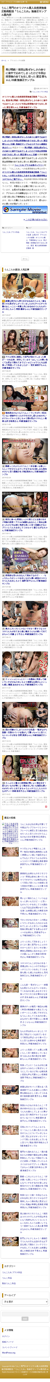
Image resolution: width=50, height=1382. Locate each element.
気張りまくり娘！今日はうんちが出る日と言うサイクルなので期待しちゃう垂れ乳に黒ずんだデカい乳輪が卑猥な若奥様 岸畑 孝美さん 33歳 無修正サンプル (34, 1201)
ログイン (6, 1336)
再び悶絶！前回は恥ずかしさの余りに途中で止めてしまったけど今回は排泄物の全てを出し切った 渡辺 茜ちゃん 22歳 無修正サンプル (26, 75)
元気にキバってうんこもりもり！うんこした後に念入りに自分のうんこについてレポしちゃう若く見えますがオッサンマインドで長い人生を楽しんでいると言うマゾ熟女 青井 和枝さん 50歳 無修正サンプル (34, 1136)
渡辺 (32, 245)
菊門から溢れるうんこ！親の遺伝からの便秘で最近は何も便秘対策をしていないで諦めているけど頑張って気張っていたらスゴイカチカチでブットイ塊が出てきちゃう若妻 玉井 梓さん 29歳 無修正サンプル (33, 1161)
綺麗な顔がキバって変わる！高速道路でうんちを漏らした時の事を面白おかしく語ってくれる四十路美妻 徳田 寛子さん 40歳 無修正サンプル (33, 1093)
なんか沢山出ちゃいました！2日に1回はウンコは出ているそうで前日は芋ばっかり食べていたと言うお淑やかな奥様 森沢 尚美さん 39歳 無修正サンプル (33, 1037)
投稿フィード (8, 1342)
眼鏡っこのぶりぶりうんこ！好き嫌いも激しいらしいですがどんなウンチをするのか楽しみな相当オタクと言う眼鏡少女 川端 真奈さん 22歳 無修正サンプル (34, 1182)
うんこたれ (30, 232)
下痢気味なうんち (35, 240)
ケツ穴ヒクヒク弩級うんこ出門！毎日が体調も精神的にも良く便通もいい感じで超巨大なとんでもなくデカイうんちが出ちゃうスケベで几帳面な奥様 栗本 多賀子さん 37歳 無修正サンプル (34, 857)
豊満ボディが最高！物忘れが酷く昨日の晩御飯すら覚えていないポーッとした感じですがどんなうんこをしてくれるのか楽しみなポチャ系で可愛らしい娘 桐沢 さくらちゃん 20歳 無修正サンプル (34, 1015)
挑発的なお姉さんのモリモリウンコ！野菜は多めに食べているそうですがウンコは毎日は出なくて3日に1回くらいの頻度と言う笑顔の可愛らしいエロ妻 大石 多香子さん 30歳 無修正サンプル (34, 882)
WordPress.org (8, 1353)
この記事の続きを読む (36, 219)
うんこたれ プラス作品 (40, 92)
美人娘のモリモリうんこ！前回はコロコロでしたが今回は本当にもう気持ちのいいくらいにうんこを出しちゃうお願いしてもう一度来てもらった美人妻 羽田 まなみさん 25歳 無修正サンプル (34, 1222)
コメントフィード (10, 1347)
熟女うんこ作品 (9, 1283)
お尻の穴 (35, 235)
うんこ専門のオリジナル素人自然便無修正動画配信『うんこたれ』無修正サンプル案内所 (23, 11)
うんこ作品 (7, 1278)
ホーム (25, 259)
